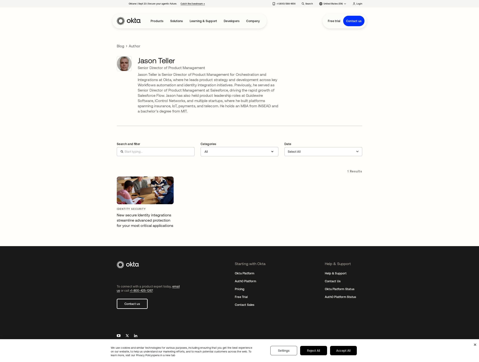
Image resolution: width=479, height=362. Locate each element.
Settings (284, 350)
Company (253, 21)
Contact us (353, 21)
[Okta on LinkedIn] (136, 336)
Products (157, 21)
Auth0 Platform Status (340, 297)
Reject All (313, 350)
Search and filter (128, 143)
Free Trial (241, 297)
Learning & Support (203, 21)
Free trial (334, 21)
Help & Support (336, 273)
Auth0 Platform (245, 281)
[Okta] (129, 21)
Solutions (176, 21)
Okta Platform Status (339, 289)
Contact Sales (244, 304)
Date (287, 143)
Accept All (343, 350)
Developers (232, 21)
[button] (239, 149)
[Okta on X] (127, 336)
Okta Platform (244, 273)
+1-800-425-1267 (141, 290)
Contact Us (333, 281)
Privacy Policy (155, 355)
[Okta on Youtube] (118, 336)
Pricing (239, 289)
